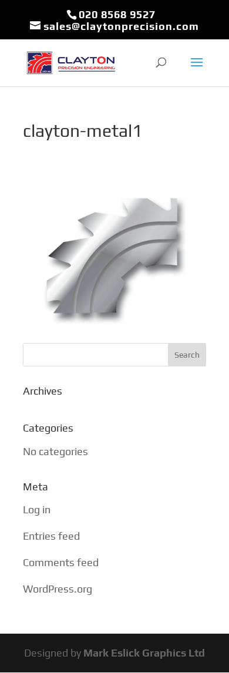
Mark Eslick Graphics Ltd (144, 653)
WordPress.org (57, 589)
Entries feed (51, 536)
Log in (36, 509)
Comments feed (61, 562)
